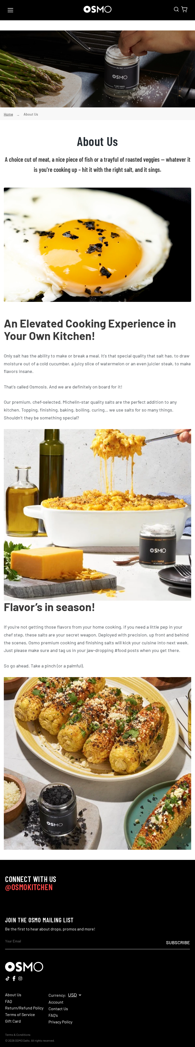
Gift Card (13, 1021)
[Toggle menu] (10, 10)
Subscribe (178, 942)
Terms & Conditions (17, 1034)
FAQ (8, 1001)
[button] (176, 9)
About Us (31, 114)
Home (8, 114)
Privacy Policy (60, 1022)
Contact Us (58, 1009)
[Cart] (184, 9)
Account (55, 1002)
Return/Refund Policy (24, 1008)
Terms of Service (20, 1014)
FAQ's (53, 1015)
